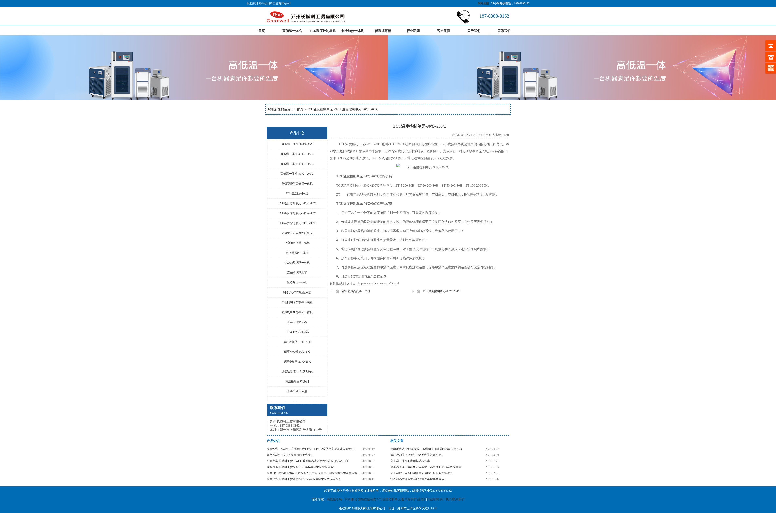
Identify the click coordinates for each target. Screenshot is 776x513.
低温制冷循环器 (297, 322)
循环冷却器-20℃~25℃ (297, 361)
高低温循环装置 (297, 272)
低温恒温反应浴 (297, 391)
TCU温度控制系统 (297, 193)
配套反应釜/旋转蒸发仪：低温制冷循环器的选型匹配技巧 (426, 448)
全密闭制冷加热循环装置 (297, 302)
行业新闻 (413, 31)
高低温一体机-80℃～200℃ (297, 173)
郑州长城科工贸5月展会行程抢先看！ (290, 454)
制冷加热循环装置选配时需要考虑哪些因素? (417, 479)
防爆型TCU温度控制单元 (297, 233)
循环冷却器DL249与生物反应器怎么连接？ (417, 454)
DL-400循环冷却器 (297, 332)
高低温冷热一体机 (339, 499)
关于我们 (473, 31)
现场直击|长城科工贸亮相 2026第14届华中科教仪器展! (300, 467)
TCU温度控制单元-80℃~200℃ (297, 223)
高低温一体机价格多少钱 (297, 144)
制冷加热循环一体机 (297, 262)
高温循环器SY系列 (297, 381)
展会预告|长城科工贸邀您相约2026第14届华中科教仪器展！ (304, 479)
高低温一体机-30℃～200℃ (297, 153)
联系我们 (504, 31)
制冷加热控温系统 (364, 499)
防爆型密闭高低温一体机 (297, 183)
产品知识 (420, 499)
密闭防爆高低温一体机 (356, 291)
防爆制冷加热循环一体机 (297, 312)
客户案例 (443, 31)
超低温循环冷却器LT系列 (297, 371)
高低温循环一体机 (297, 252)
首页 (261, 31)
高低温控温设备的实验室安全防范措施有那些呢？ (421, 473)
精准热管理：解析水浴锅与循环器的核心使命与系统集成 (425, 467)
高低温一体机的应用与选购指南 (410, 461)
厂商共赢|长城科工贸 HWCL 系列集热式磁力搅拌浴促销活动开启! (308, 461)
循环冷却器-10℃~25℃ (297, 341)
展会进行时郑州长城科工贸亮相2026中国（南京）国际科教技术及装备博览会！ (314, 473)
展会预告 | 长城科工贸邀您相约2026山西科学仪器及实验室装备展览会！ (312, 448)
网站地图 (483, 3)
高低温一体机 (292, 31)
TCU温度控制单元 (322, 31)
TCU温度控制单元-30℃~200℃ (297, 203)
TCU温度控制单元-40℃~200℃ (441, 291)
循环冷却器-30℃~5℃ (297, 351)
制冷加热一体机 (352, 31)
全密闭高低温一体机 (297, 242)
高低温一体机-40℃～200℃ (297, 163)
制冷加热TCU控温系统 (297, 292)
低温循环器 (383, 31)
